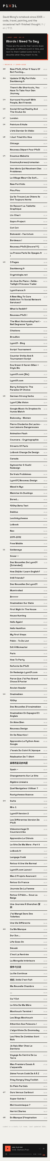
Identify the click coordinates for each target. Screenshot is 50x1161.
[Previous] (39, 1148)
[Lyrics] (6, 1154)
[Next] (43, 1148)
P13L (10, 6)
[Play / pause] (8, 1148)
